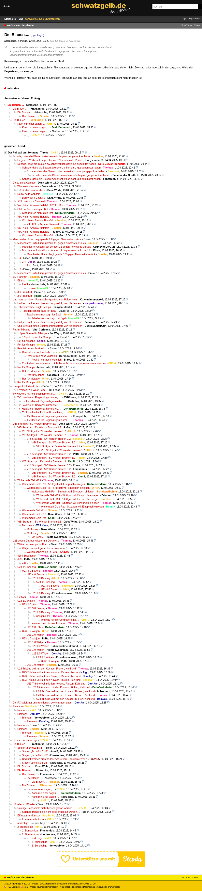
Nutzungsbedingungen (70, 887)
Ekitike (21, 280)
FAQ (21, 18)
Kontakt (42, 887)
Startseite (10, 18)
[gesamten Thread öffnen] (86, 152)
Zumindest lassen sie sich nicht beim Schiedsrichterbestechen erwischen (64, 363)
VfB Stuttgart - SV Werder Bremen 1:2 (39, 427)
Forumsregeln (113, 887)
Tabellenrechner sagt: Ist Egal (34, 307)
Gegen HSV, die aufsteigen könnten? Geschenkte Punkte (50, 160)
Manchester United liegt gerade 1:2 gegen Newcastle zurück (47, 239)
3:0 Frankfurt (24, 292)
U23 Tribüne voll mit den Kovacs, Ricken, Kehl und (46, 668)
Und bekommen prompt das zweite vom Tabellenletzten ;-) (55, 758)
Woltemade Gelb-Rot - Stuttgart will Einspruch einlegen (53, 484)
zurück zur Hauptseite (20, 25)
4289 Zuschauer (26, 555)
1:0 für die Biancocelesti (31, 190)
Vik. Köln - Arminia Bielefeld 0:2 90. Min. (40, 205)
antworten (13, 88)
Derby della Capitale (24, 182)
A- (5, 6)
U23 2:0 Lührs (30, 604)
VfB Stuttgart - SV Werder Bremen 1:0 (34, 423)
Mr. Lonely (28, 525)
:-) (28, 135)
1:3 (19, 269)
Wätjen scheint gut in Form (32, 544)
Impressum (52, 887)
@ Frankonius (73, 41)
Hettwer (21, 597)
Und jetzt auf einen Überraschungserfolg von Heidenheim (45, 299)
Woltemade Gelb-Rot (29, 480)
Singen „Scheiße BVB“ (30, 747)
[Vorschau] (68, 108)
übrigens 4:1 (43, 616)
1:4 (19, 258)
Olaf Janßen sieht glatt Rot (32, 209)
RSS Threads (29, 887)
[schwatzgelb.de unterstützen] (101, 866)
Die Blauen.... (20, 108)
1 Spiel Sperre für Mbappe (32, 333)
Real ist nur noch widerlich (32, 348)
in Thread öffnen (192, 25)
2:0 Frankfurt (20, 276)
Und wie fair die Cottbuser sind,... (60, 619)
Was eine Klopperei (28, 186)
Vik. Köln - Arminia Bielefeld (29, 201)
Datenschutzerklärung (94, 887)
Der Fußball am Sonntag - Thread (28, 152)
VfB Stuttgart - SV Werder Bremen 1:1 (39, 521)
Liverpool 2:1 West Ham (26, 386)
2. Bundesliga (20, 823)
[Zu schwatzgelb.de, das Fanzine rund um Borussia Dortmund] (101, 8)
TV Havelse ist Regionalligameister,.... (34, 393)
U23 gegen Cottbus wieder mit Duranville (36, 540)
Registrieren (194, 18)
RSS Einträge (13, 887)
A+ (9, 6)
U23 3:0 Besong (36, 608)
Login (184, 18)
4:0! (19, 559)
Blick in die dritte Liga (25, 740)
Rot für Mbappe (21, 329)
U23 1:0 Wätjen (26, 600)
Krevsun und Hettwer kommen (49, 623)
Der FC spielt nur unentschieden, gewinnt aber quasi (42, 702)
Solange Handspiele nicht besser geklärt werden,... (46, 808)
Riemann (18, 706)
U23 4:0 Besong (26, 566)
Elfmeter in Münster (24, 804)
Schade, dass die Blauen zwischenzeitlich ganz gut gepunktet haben (52, 156)
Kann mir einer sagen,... (31, 123)
